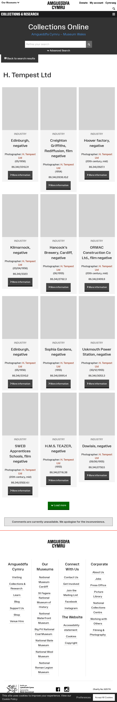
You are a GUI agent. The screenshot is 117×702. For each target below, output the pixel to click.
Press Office (98, 585)
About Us (98, 572)
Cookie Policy (10, 699)
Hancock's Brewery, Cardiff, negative (58, 252)
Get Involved (71, 583)
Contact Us (71, 577)
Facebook (71, 601)
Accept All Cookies (104, 697)
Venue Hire (17, 621)
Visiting (17, 577)
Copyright (71, 642)
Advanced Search (59, 50)
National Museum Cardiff (44, 582)
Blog (17, 601)
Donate (83, 2)
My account (96, 2)
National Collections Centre (98, 607)
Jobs (98, 578)
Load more (59, 505)
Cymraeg (110, 2)
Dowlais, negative (96, 446)
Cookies (71, 636)
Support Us (17, 608)
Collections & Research (20, 14)
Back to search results (21, 58)
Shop (17, 614)
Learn (16, 595)
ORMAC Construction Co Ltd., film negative (97, 252)
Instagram (71, 608)
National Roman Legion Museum (44, 667)
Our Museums (9, 2)
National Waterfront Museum (44, 618)
